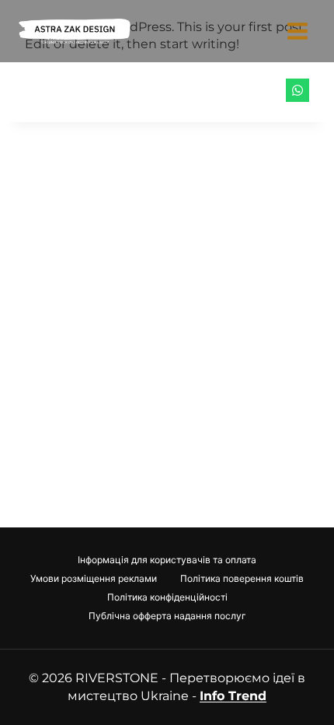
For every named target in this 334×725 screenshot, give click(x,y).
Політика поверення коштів (242, 578)
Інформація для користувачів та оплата (167, 560)
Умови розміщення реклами (93, 578)
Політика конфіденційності (167, 597)
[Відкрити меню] (297, 31)
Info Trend (233, 695)
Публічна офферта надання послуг (167, 616)
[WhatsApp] (297, 90)
